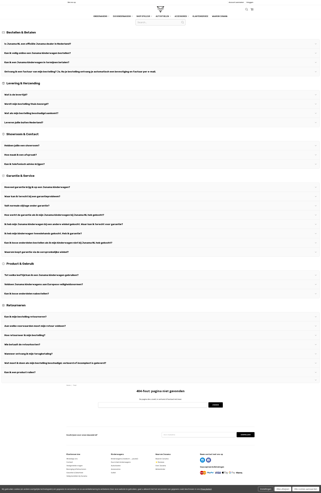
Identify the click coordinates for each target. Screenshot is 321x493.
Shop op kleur (143, 16)
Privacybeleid (206, 489)
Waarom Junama (219, 16)
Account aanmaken (236, 2)
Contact (69, 462)
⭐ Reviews (159, 462)
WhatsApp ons (72, 459)
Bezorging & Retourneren (76, 469)
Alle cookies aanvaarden (305, 489)
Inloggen (250, 2)
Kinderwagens (101, 16)
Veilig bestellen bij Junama (76, 476)
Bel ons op (72, 2)
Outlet (113, 473)
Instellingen (265, 489)
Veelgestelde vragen (74, 466)
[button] (160, 43)
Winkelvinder (160, 469)
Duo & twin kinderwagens (121, 462)
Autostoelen (162, 16)
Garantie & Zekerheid (74, 473)
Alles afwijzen (282, 489)
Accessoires (181, 16)
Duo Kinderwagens (122, 16)
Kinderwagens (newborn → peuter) (124, 459)
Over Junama (160, 466)
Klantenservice (200, 16)
